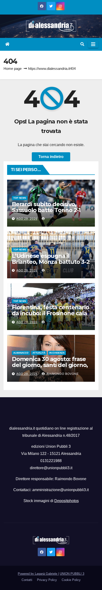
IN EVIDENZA (57, 352)
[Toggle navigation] (93, 44)
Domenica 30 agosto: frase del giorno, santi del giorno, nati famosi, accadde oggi (50, 365)
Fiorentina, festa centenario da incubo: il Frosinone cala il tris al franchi (50, 313)
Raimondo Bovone (62, 374)
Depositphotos (66, 501)
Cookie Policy (71, 580)
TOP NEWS (19, 198)
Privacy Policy (47, 580)
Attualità (38, 352)
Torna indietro (51, 157)
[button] (82, 44)
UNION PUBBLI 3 (72, 573)
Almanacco (20, 352)
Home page (13, 68)
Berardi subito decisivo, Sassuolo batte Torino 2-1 (46, 207)
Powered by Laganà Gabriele (38, 573)
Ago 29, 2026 (26, 218)
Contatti (27, 580)
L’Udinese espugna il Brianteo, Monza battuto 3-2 (51, 258)
